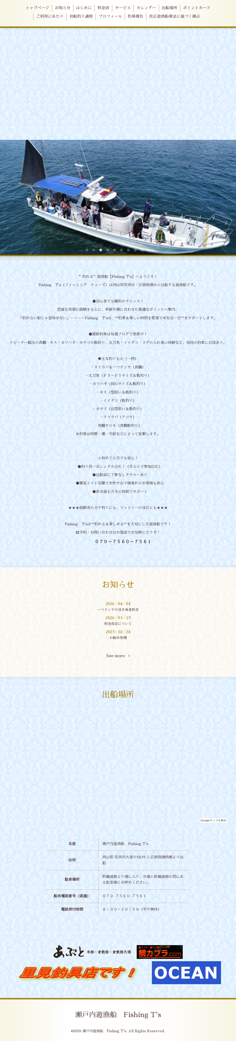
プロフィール (110, 16)
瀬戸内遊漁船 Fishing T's (118, 1014)
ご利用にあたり (50, 16)
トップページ (37, 8)
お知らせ (63, 8)
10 (149, 250)
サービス (123, 8)
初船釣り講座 (81, 16)
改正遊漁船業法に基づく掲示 (174, 16)
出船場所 (169, 8)
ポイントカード (196, 8)
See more (117, 656)
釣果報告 (135, 16)
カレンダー (146, 8)
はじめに (84, 8)
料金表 (103, 8)
